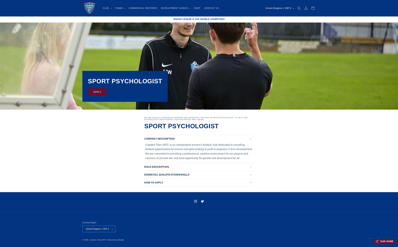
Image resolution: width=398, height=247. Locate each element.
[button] (107, 8)
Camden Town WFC (98, 240)
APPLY (97, 92)
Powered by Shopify (115, 240)
